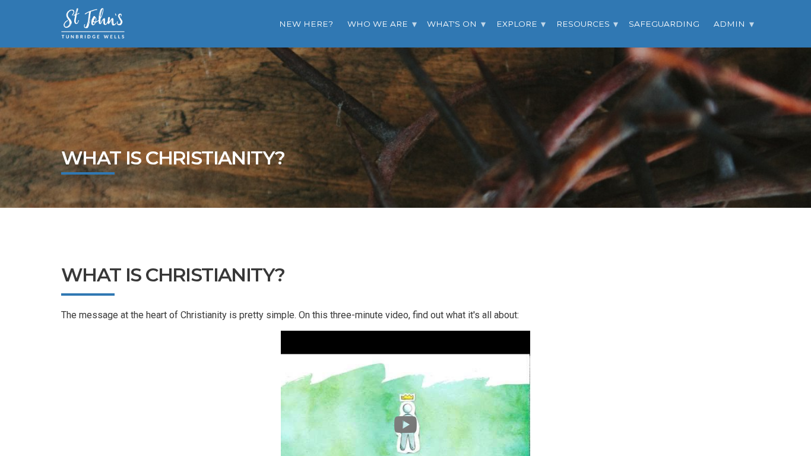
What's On (452, 23)
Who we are (377, 23)
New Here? (306, 23)
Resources (583, 23)
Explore (516, 23)
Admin (729, 23)
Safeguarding (664, 23)
